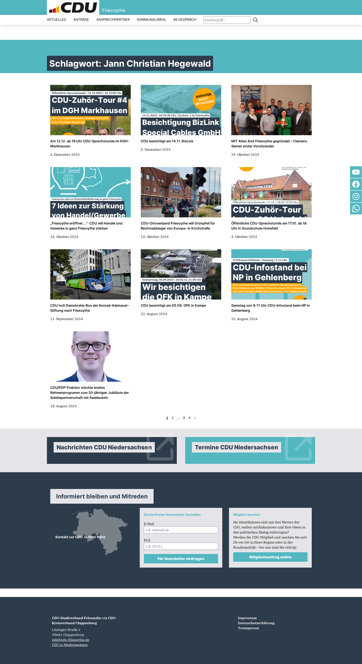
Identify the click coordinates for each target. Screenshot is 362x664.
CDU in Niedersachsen (70, 645)
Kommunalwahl (151, 19)
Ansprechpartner (113, 19)
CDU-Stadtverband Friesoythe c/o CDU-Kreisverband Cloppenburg (84, 620)
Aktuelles (56, 19)
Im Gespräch (184, 19)
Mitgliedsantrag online (270, 557)
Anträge (81, 19)
